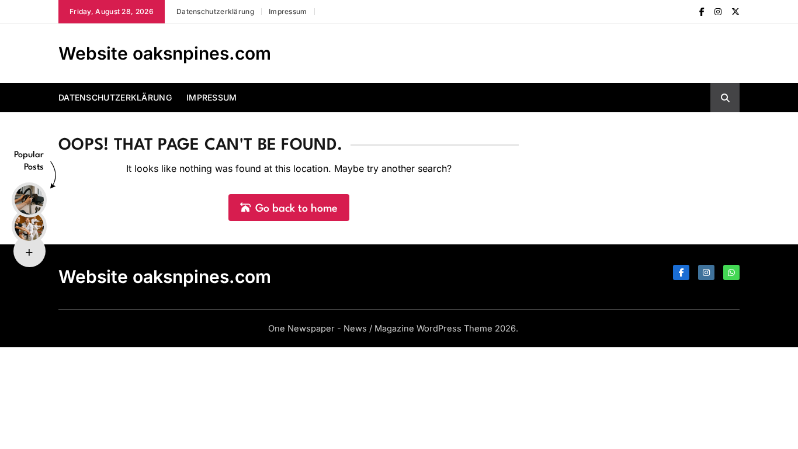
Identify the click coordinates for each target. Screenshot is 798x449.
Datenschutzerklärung (215, 11)
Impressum (288, 11)
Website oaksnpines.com (164, 53)
